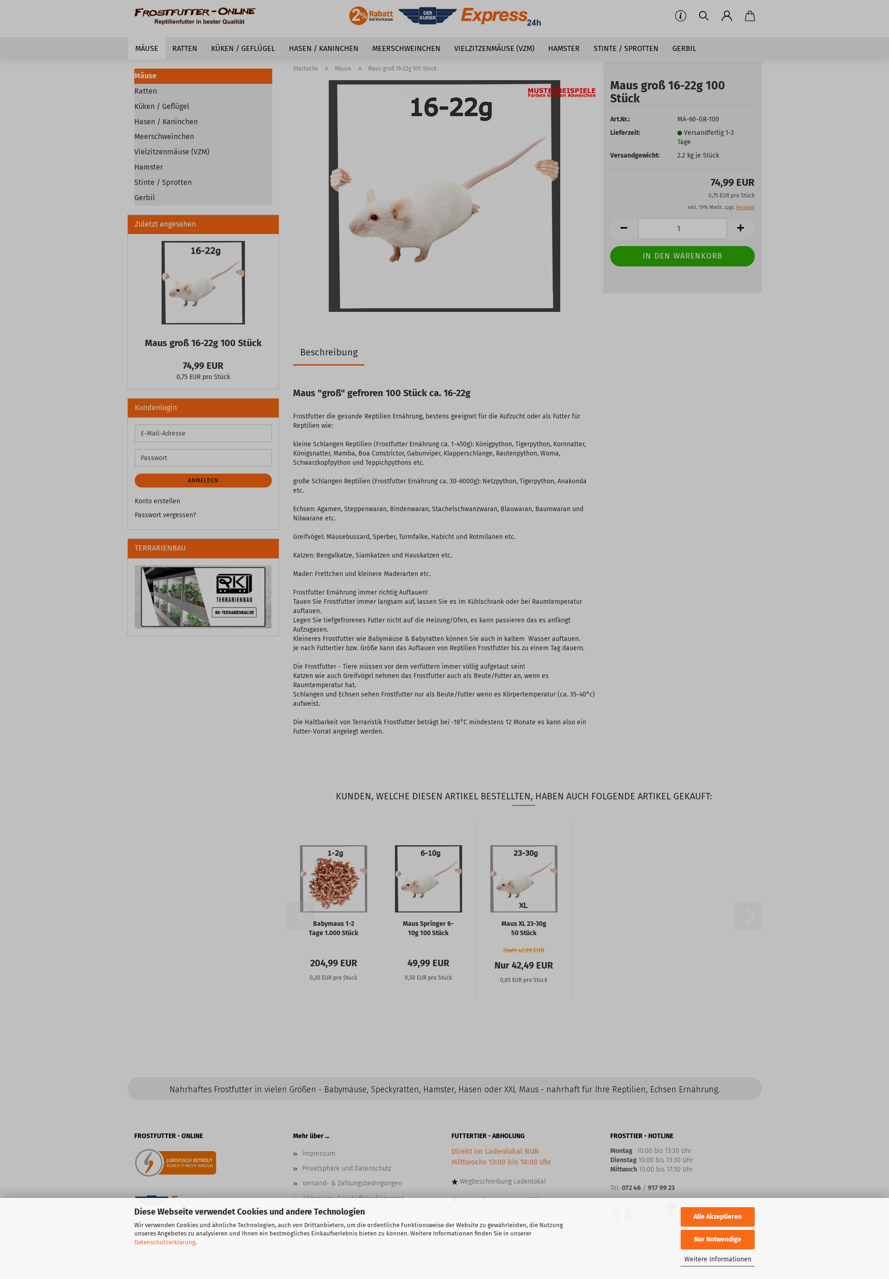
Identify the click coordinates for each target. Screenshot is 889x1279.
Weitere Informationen (717, 1259)
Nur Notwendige (717, 1239)
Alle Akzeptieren (718, 1217)
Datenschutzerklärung (164, 1242)
